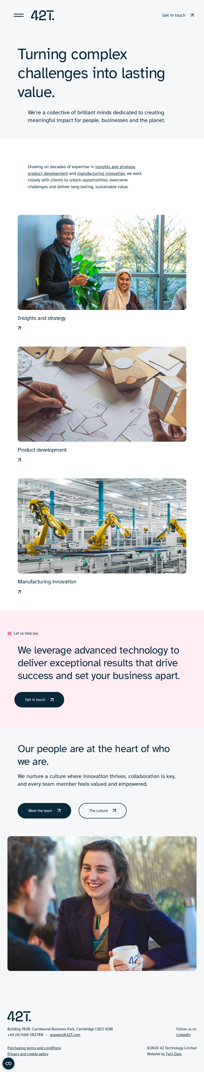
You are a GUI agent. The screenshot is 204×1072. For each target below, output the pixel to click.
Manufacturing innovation (47, 581)
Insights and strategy (42, 318)
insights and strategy (115, 166)
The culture (98, 810)
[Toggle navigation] (19, 15)
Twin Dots (174, 1054)
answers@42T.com (65, 1035)
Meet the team (40, 810)
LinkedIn (183, 1035)
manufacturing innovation (101, 173)
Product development (42, 449)
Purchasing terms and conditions (34, 1048)
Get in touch (35, 699)
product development (48, 173)
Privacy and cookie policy (27, 1054)
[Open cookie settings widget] (8, 1064)
